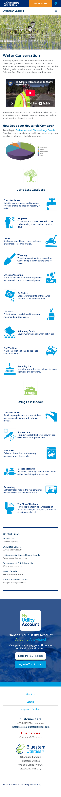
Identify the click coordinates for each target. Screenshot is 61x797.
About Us (31, 694)
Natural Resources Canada (15, 580)
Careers (30, 702)
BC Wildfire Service (12, 547)
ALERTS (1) (40, 3)
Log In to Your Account (30, 664)
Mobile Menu (56, 11)
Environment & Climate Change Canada (21, 555)
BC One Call (8, 539)
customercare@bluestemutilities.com (30, 727)
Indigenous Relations (30, 709)
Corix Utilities (11, 3)
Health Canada (10, 571)
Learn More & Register (30, 656)
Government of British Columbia (18, 563)
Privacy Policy (36, 785)
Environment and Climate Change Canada (35, 130)
